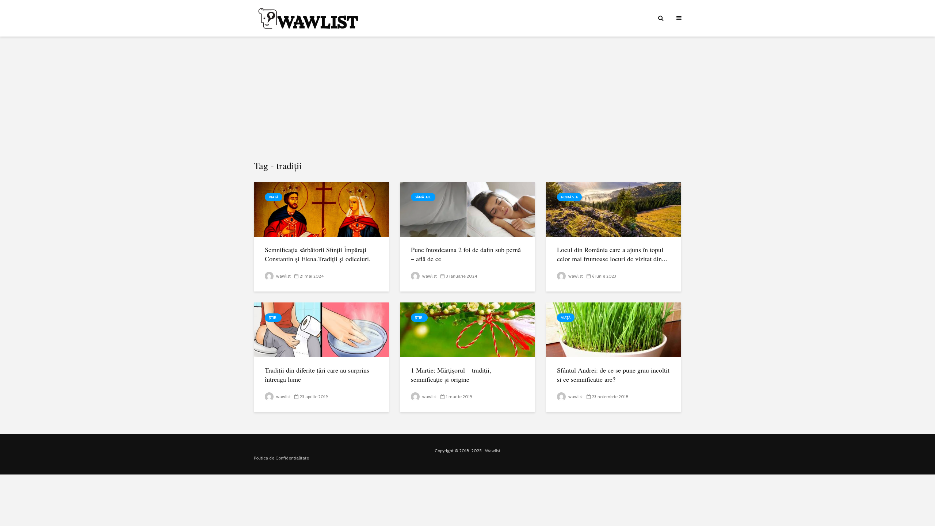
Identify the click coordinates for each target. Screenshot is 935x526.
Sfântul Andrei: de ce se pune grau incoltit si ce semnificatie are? (613, 375)
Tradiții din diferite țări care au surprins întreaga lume (317, 375)
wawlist (283, 276)
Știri (273, 317)
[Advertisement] (467, 98)
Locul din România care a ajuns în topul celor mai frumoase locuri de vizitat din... (612, 254)
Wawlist (492, 450)
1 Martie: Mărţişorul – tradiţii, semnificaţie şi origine (451, 375)
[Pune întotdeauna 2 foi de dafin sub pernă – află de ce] (467, 208)
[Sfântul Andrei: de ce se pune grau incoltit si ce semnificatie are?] (613, 329)
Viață (273, 197)
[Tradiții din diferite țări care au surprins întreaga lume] (321, 329)
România (569, 197)
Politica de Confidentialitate (281, 458)
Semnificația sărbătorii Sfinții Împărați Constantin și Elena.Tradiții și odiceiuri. (318, 254)
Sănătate (423, 197)
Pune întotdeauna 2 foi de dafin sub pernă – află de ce (466, 254)
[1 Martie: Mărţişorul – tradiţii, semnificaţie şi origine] (467, 329)
